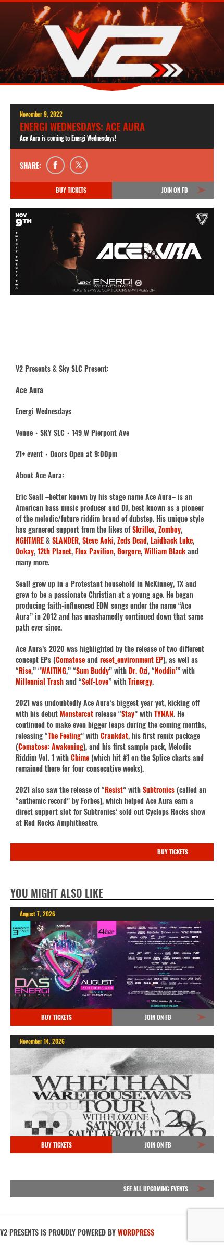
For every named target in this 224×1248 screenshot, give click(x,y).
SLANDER (65, 540)
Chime (80, 757)
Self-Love (95, 681)
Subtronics (159, 789)
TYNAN (163, 713)
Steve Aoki (98, 540)
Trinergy (140, 681)
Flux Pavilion (94, 551)
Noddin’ (166, 670)
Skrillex (143, 529)
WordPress (136, 1232)
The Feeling (64, 735)
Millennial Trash (40, 681)
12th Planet (54, 551)
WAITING (53, 670)
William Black (164, 551)
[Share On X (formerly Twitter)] (79, 165)
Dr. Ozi (138, 670)
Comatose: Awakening (50, 746)
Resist (114, 789)
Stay (127, 713)
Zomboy (169, 529)
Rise (25, 670)
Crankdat (114, 735)
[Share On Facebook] (55, 165)
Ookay (25, 551)
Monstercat (76, 713)
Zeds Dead (132, 540)
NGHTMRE (30, 540)
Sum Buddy (92, 670)
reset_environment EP (131, 659)
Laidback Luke (172, 540)
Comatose (70, 659)
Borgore (129, 551)
